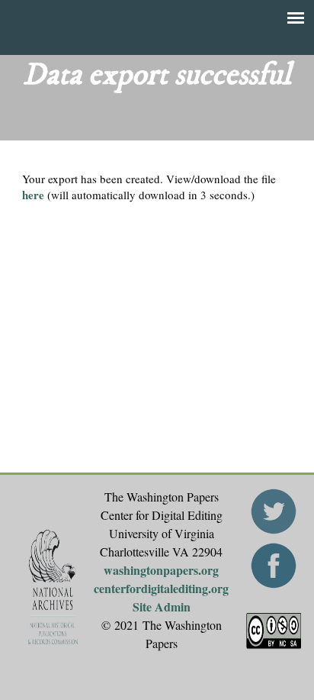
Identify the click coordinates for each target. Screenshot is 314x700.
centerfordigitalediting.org (161, 588)
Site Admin (162, 606)
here (33, 194)
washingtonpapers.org (161, 570)
